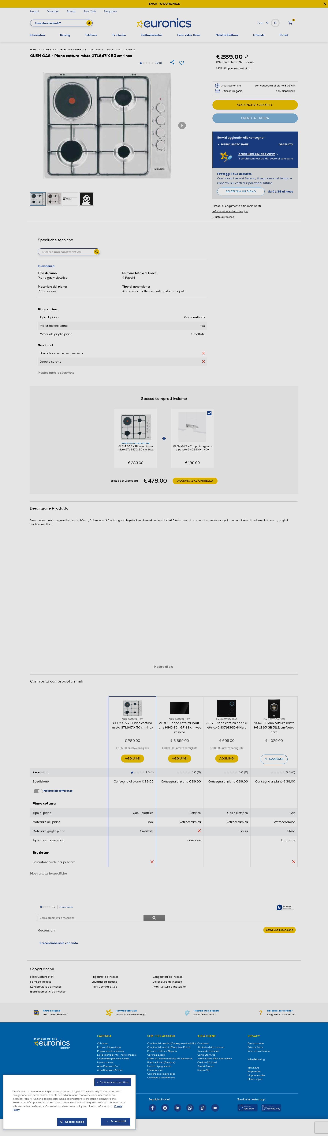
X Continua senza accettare (113, 1082)
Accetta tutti (118, 1121)
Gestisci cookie (74, 1121)
